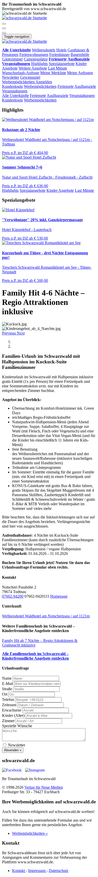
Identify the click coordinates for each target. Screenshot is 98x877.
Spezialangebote (62, 63)
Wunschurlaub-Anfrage (20, 73)
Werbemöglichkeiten (18, 82)
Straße (7, 689)
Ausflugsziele (85, 86)
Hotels (61, 50)
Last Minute (57, 68)
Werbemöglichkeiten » (30, 833)
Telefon (8, 699)
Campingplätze (36, 59)
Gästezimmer (12, 59)
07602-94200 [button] (12, 596)
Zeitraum (9, 705)
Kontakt (19, 870)
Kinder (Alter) (13, 715)
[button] (4, 24)
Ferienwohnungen (33, 54)
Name (7, 678)
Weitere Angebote (33, 68)
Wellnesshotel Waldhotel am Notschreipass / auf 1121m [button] (46, 616)
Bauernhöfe (80, 54)
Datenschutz (58, 870)
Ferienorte (66, 86)
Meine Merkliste (53, 73)
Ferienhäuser (59, 54)
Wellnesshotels (43, 50)
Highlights (39, 63)
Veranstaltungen (14, 91)
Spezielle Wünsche (17, 726)
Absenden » (12, 750)
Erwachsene (11, 710)
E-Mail (7, 683)
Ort (4, 694)
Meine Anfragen (80, 73)
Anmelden (43, 82)
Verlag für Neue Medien (43, 787)
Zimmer (8, 721)
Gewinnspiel (30, 77)
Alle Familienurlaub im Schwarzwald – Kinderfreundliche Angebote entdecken (35, 656)
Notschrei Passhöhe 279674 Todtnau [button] (19, 589)
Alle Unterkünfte (15, 95)
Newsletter (10, 77)
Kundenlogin (12, 86)
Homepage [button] (59, 596)
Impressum (37, 870)
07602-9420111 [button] (37, 596)
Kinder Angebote (60, 190)
